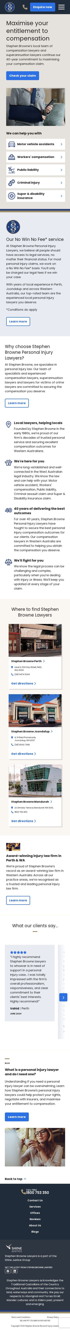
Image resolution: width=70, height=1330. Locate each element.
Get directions (22, 683)
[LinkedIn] (15, 1271)
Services (35, 1207)
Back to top (13, 1179)
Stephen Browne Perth (26, 661)
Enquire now (42, 7)
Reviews (35, 1219)
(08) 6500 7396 (22, 744)
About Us (35, 1225)
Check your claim (22, 76)
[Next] (63, 997)
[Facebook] (8, 1271)
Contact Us (35, 1200)
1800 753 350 (20, 812)
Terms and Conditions (20, 1317)
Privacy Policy (53, 1317)
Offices (35, 1213)
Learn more (18, 321)
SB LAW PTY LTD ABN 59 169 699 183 (35, 1320)
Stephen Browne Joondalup (30, 731)
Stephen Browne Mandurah (30, 802)
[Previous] (7, 997)
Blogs (35, 1232)
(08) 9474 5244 (22, 674)
